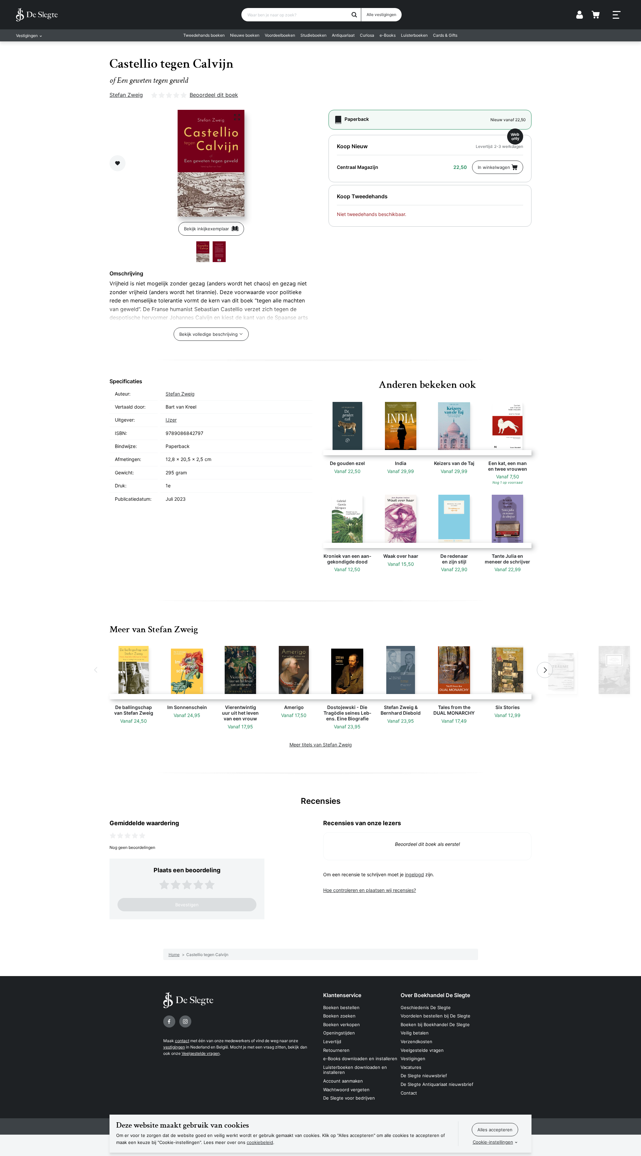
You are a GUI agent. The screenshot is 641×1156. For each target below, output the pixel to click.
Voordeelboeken (280, 35)
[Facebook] (169, 1021)
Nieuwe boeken (244, 35)
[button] (96, 670)
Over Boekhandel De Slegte (435, 995)
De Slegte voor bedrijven (349, 1098)
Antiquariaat (343, 35)
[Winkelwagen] (596, 15)
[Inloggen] (580, 15)
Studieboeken (313, 35)
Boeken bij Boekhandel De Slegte (435, 1024)
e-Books (388, 35)
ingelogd (414, 874)
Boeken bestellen (341, 1007)
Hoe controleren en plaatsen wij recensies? (369, 890)
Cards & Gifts (445, 35)
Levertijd (332, 1041)
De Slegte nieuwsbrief (424, 1075)
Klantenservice (342, 995)
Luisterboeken (414, 35)
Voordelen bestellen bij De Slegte (435, 1015)
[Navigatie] (616, 15)
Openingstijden (339, 1032)
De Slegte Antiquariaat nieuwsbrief (437, 1084)
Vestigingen (413, 1058)
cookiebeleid (260, 1142)
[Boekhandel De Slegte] (37, 14)
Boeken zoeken (339, 1015)
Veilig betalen (415, 1032)
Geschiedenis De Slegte (426, 1007)
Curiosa (367, 35)
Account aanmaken (343, 1081)
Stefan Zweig (126, 94)
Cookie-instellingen (493, 1142)
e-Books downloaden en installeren (360, 1058)
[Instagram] (185, 1021)
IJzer (171, 420)
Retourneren (336, 1050)
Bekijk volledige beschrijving (208, 334)
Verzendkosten (416, 1041)
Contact (409, 1093)
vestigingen (174, 1047)
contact (182, 1040)
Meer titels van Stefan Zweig (320, 744)
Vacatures (411, 1067)
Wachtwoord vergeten (346, 1089)
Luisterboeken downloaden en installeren (355, 1070)
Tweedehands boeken (204, 35)
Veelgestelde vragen (201, 1053)
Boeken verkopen (341, 1024)
